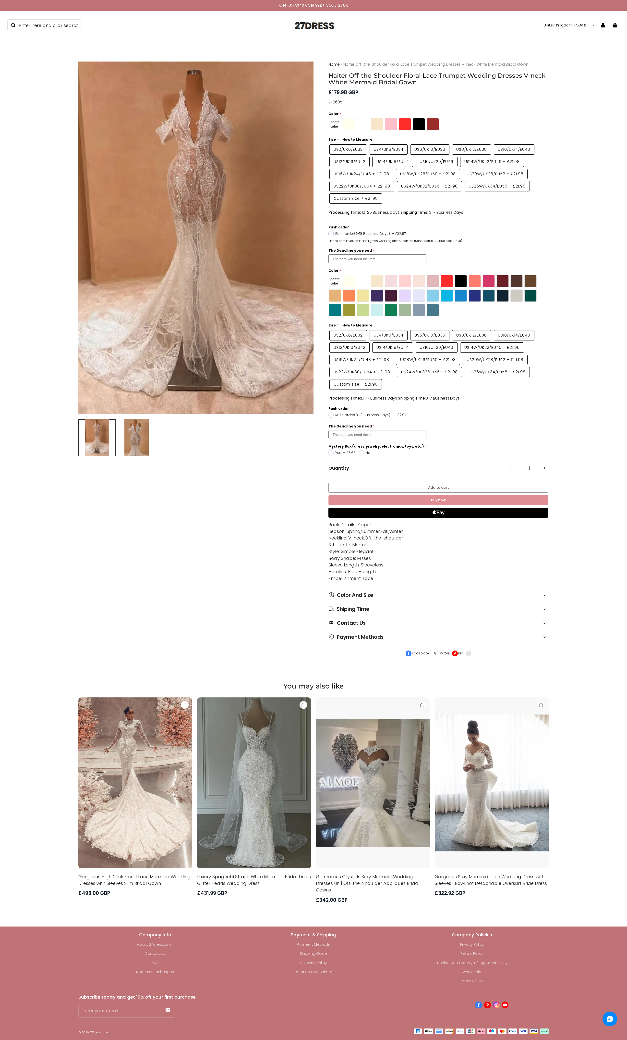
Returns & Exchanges (155, 971)
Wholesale (471, 971)
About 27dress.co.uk (155, 944)
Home (334, 64)
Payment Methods (313, 944)
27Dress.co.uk (99, 1032)
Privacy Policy (472, 944)
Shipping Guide (313, 953)
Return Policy (471, 953)
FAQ (155, 962)
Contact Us (155, 953)
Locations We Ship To (313, 971)
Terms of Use (472, 980)
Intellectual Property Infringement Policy (471, 962)
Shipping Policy (313, 962)
